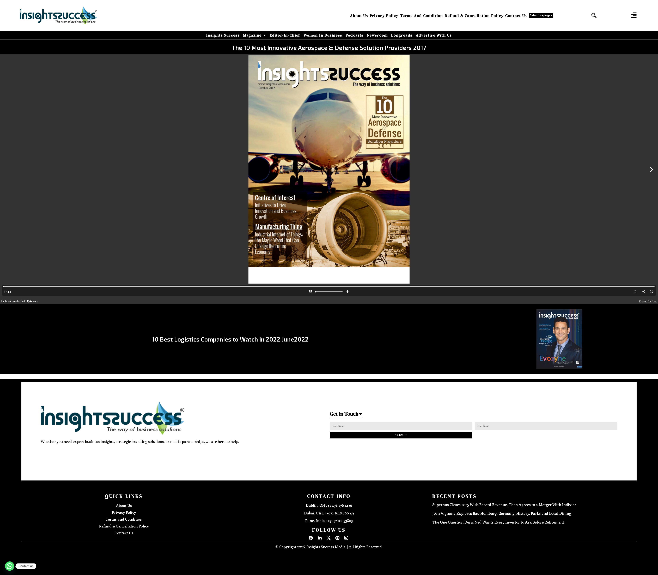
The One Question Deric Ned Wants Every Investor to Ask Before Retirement (498, 522)
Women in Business (323, 35)
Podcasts (355, 35)
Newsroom (377, 35)
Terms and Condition (421, 15)
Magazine (252, 35)
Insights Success (223, 35)
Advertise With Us (434, 35)
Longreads (401, 35)
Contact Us (516, 15)
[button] (593, 15)
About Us (359, 15)
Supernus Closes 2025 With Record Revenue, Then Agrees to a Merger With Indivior (504, 504)
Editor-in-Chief (285, 35)
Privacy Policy (384, 15)
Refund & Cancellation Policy (474, 15)
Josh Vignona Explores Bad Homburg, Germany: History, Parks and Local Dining (501, 513)
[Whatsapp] (9, 566)
